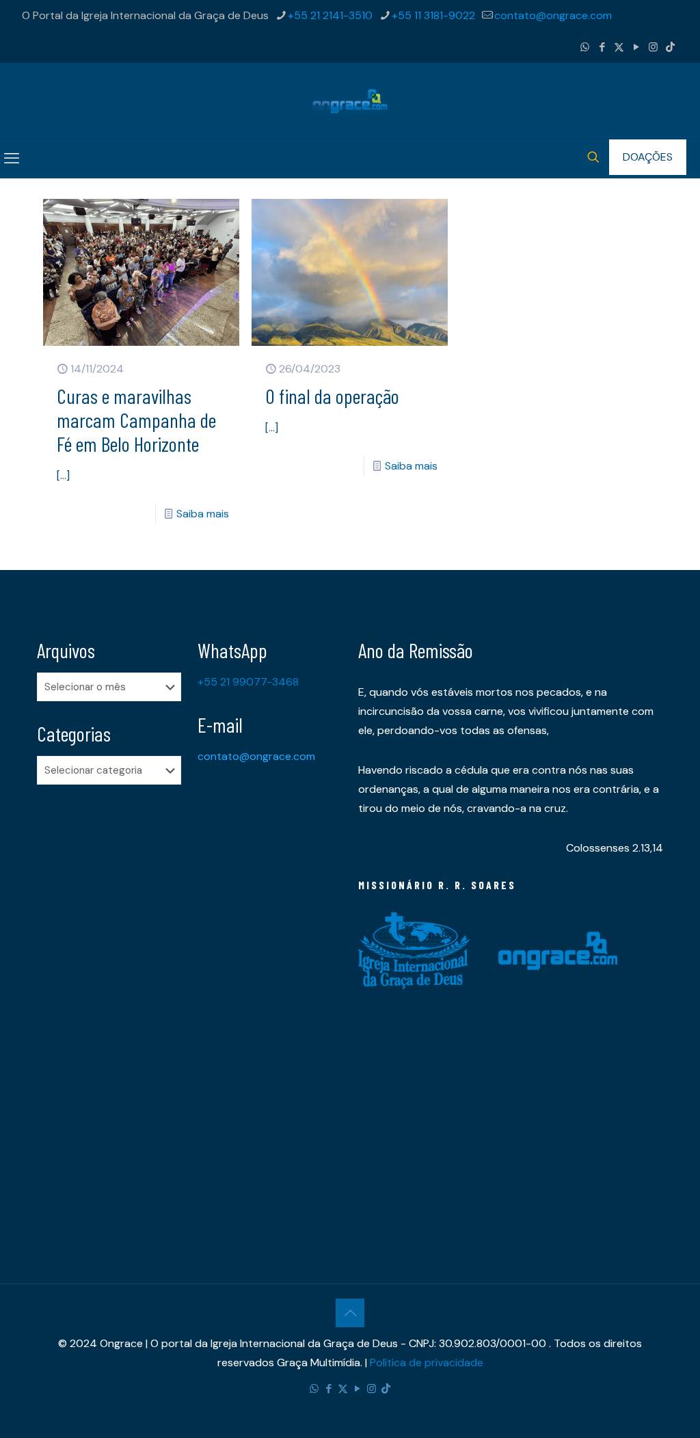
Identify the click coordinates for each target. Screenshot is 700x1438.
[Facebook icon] (602, 47)
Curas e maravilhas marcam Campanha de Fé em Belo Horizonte (136, 419)
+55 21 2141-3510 (330, 15)
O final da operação (332, 395)
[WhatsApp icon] (585, 47)
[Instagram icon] (653, 47)
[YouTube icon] (636, 47)
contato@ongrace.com (553, 15)
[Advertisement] (109, 1010)
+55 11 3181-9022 (433, 15)
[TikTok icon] (670, 47)
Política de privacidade (426, 1362)
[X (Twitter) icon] (619, 47)
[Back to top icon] (350, 1313)
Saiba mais (202, 513)
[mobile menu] (11, 158)
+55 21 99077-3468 (248, 682)
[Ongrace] (350, 101)
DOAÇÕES (648, 157)
